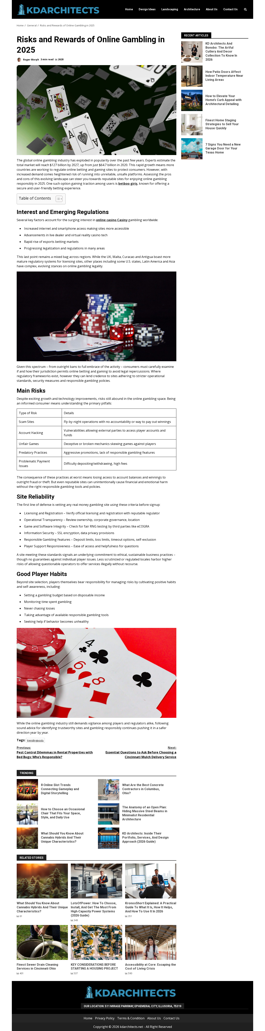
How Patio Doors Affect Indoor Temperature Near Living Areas (192, 76)
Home (129, 9)
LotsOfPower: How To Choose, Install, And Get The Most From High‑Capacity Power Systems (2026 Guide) (96, 881)
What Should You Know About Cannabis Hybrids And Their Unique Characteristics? (27, 838)
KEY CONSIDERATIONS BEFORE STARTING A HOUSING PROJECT (96, 942)
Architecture (192, 9)
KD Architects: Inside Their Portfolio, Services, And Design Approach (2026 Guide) (108, 838)
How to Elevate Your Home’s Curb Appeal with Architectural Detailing (192, 100)
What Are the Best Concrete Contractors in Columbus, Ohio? (108, 789)
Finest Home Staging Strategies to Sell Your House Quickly (192, 124)
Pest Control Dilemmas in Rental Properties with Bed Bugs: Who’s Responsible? (55, 752)
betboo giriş (127, 183)
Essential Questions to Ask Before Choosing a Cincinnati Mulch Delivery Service (141, 752)
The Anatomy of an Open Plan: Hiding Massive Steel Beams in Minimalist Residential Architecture (108, 814)
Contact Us (230, 9)
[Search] (245, 9)
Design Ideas (147, 9)
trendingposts (35, 740)
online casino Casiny (111, 220)
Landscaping (169, 9)
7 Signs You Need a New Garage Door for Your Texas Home (192, 148)
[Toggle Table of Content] (57, 199)
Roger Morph (31, 59)
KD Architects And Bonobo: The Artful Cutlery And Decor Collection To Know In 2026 (192, 52)
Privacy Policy (104, 1018)
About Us (211, 9)
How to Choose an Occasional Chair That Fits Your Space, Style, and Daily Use (27, 814)
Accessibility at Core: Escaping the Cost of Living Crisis (150, 942)
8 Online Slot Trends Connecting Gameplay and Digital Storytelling (27, 789)
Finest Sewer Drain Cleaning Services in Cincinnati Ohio (42, 942)
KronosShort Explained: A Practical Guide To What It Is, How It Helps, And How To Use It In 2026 (150, 881)
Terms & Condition (131, 1018)
